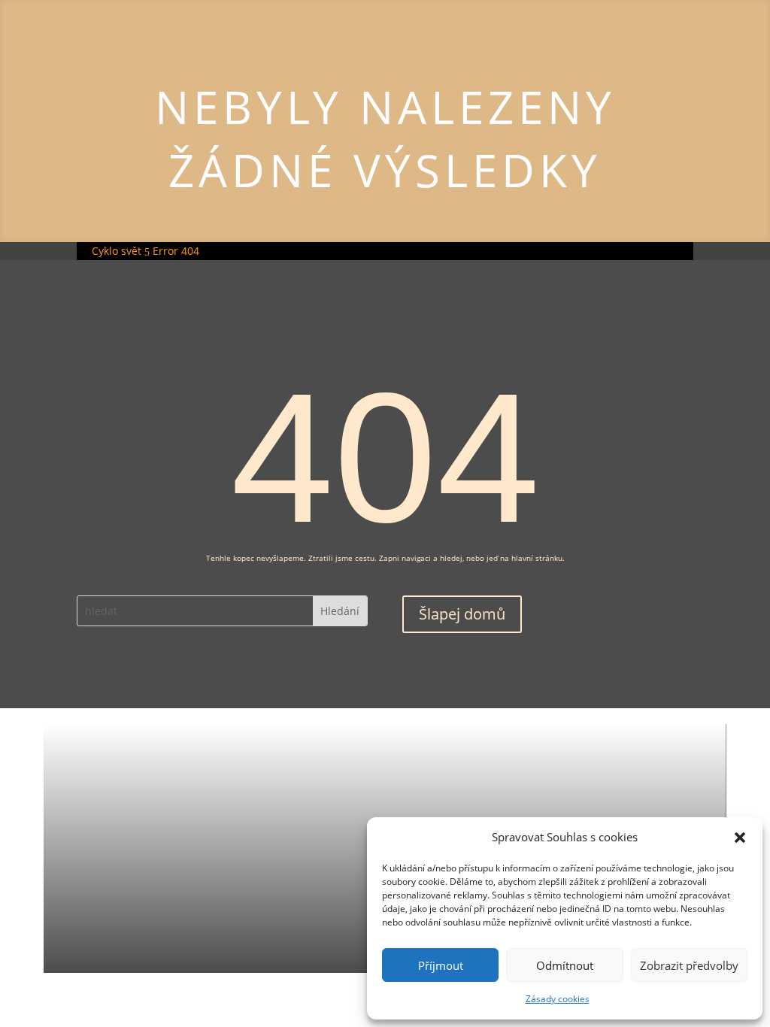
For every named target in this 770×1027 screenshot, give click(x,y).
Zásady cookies (558, 998)
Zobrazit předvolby (689, 965)
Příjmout (440, 965)
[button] (739, 837)
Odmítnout (564, 965)
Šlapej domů (462, 614)
